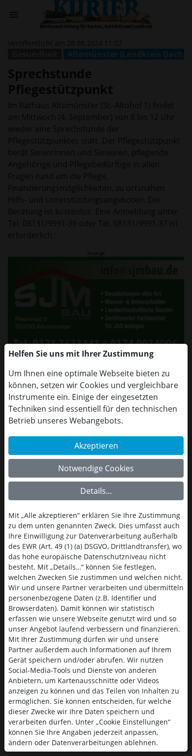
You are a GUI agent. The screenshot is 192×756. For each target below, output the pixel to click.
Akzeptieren (96, 445)
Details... (96, 490)
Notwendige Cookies (96, 468)
